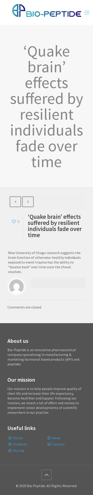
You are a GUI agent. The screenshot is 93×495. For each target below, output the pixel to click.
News (56, 438)
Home (18, 438)
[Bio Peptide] (46, 12)
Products (20, 444)
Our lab (18, 450)
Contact (58, 444)
